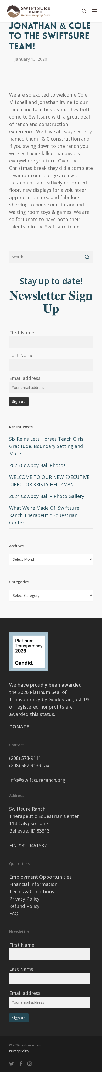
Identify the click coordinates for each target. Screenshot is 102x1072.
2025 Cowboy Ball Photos (37, 465)
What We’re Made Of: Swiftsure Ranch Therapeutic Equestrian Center (44, 515)
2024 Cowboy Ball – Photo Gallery (46, 496)
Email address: (25, 378)
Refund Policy (24, 906)
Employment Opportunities (40, 877)
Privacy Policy (24, 899)
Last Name (21, 355)
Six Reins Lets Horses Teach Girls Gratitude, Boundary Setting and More (46, 446)
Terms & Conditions (31, 891)
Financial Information (33, 884)
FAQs (15, 913)
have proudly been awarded (50, 685)
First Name (21, 332)
